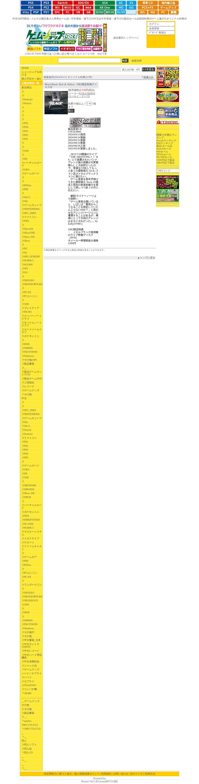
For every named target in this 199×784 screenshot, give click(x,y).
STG (164, 18)
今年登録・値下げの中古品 (86, 18)
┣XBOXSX (28, 489)
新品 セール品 (164, 145)
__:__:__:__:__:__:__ (32, 697)
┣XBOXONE (29, 485)
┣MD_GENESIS (31, 256)
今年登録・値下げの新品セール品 (120, 18)
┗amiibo (26, 720)
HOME (25, 67)
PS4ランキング (164, 143)
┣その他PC (28, 632)
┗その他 (27, 394)
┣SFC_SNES (29, 213)
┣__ (24, 367)
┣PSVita (26, 185)
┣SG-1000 (27, 523)
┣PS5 (25, 123)
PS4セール (162, 151)
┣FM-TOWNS (29, 351)
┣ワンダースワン (32, 584)
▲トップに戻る (146, 257)
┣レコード (28, 386)
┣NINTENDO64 (30, 208)
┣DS (24, 158)
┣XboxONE (28, 232)
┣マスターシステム (32, 533)
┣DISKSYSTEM (31, 519)
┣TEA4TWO (29, 685)
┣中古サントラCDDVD (30, 645)
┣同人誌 (27, 748)
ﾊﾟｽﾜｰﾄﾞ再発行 (157, 32)
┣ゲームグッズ (30, 390)
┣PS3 (25, 131)
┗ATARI (26, 693)
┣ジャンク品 (29, 665)
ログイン (154, 23)
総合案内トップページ (126, 37)
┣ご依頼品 (28, 382)
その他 (25, 704)
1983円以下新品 (165, 162)
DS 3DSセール (164, 157)
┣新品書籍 (28, 363)
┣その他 (27, 636)
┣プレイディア (30, 308)
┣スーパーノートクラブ (32, 317)
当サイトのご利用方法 (142, 773)
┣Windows (28, 355)
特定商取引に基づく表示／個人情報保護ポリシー (72, 773)
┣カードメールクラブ (32, 331)
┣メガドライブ (30, 538)
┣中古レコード (30, 650)
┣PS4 (25, 127)
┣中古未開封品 (30, 661)
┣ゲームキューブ (32, 205)
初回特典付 (145, 18)
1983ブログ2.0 (30, 724)
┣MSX (26, 344)
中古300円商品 (20, 18)
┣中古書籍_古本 (31, 640)
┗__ (24, 736)
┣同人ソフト (29, 744)
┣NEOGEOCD (30, 600)
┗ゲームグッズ (30, 669)
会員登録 (154, 28)
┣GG (25, 272)
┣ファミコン (29, 216)
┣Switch (26, 103)
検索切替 (137, 60)
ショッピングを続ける (32, 73)
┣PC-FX (26, 292)
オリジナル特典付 (177, 18)
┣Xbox (26, 240)
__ (23, 732)
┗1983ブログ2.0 (31, 728)
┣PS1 (25, 138)
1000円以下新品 (165, 160)
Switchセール (163, 148)
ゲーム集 (157, 18)
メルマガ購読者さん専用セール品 (50, 18)
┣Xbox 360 (28, 236)
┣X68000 (27, 347)
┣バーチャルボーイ (32, 164)
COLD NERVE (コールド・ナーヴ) (81, 95)
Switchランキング (166, 140)
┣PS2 (25, 135)
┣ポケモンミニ (30, 336)
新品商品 (27, 87)
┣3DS (25, 150)
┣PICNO (26, 311)
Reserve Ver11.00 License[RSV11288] (99, 781)
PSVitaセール (163, 154)
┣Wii (25, 201)
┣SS (24, 252)
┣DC (25, 248)
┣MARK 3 (28, 260)
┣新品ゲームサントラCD (32, 373)
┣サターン (28, 542)
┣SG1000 (27, 264)
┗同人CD (27, 752)
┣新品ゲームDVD (32, 378)
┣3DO (25, 304)
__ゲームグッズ (30, 701)
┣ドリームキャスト (32, 547)
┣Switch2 (27, 99)
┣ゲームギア (29, 556)
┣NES (25, 220)
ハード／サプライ (32, 673)
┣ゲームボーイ (30, 173)
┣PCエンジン (29, 296)
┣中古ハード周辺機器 (32, 656)
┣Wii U (26, 197)
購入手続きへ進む (32, 78)
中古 (24, 398)
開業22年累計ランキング (166, 136)
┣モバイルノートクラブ (32, 324)
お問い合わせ (120, 773)
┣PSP (25, 189)
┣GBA (25, 169)
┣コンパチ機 (29, 689)
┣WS (25, 268)
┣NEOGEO (28, 280)
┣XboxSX (27, 228)
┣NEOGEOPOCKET (32, 284)
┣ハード (27, 677)
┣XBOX (26, 497)
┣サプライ (28, 681)
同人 (24, 740)
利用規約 (106, 773)
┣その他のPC (29, 359)
